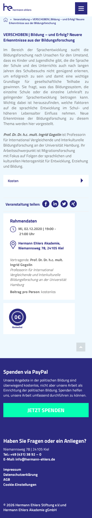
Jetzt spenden (46, 410)
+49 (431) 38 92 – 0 (25, 454)
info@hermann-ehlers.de (35, 459)
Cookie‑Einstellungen (19, 484)
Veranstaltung (21, 19)
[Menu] (81, 8)
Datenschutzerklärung (20, 474)
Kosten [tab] (13, 180)
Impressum (12, 469)
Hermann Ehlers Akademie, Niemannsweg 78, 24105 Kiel (41, 245)
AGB (6, 479)
